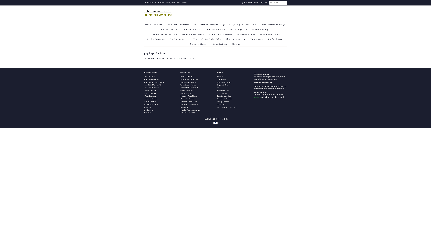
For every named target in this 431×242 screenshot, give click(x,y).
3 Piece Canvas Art (170, 29)
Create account (253, 3)
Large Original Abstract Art (242, 25)
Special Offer (221, 79)
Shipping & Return (223, 85)
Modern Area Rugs (260, 29)
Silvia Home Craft (221, 119)
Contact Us (220, 104)
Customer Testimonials (224, 99)
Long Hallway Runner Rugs (164, 34)
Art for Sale (147, 107)
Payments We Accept (224, 82)
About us (236, 44)
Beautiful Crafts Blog (224, 96)
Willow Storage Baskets (220, 34)
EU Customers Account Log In (227, 107)
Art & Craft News (222, 93)
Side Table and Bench (187, 113)
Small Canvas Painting (151, 79)
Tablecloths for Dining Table (207, 39)
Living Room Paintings (151, 99)
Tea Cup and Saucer (179, 39)
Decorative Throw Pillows (188, 96)
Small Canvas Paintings (178, 25)
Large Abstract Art (153, 25)
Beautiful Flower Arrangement (190, 110)
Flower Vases (256, 39)
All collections (220, 44)
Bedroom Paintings (150, 102)
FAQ (218, 88)
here (178, 58)
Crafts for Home (198, 44)
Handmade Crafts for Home (189, 104)
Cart (265, 3)
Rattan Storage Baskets (193, 34)
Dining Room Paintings (151, 104)
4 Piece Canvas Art (193, 29)
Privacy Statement (223, 102)
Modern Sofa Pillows (269, 34)
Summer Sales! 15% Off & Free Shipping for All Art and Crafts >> (165, 3)
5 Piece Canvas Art (216, 29)
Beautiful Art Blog (223, 90)
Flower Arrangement (236, 39)
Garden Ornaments (156, 39)
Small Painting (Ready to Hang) (209, 25)
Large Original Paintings (273, 25)
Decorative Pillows (245, 34)
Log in (243, 3)
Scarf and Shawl (275, 39)
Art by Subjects (237, 29)
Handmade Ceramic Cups (188, 102)
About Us (220, 76)
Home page (147, 113)
